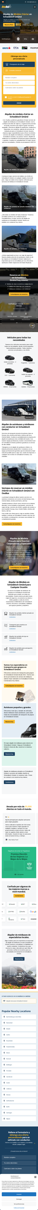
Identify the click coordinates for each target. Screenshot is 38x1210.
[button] (35, 1177)
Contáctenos (12, 617)
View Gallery (29, 417)
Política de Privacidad (19, 1207)
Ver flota (12, 319)
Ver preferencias (19, 1204)
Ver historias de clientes (19, 308)
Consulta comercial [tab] (15, 70)
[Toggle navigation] (35, 7)
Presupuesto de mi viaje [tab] (17, 64)
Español (3, 2)
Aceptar (19, 1194)
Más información (26, 319)
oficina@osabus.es (31, 2)
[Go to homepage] (6, 6)
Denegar (19, 1199)
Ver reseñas (20, 874)
